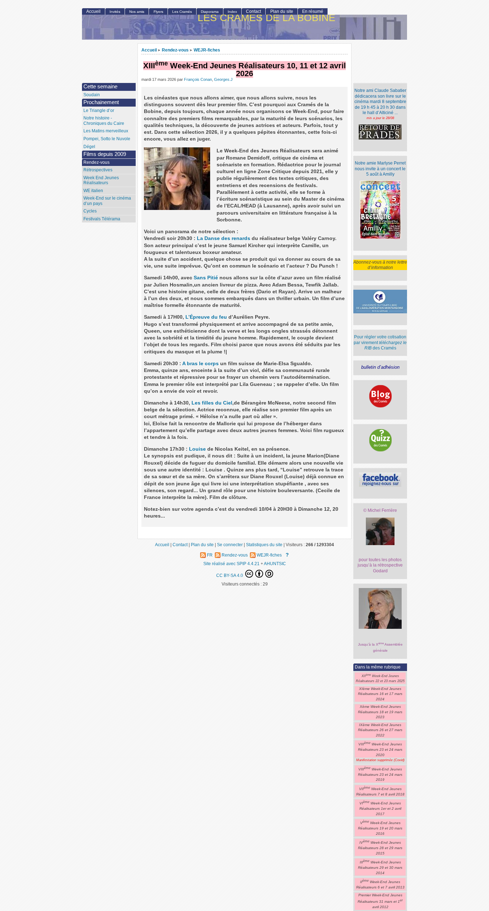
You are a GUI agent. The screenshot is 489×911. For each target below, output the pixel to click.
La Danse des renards (223, 238)
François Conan (198, 79)
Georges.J (223, 79)
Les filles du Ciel (212, 403)
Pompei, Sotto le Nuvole (106, 138)
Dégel (89, 146)
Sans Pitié (206, 277)
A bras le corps (200, 363)
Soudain (91, 94)
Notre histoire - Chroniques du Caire (103, 121)
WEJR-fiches (207, 50)
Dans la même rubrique (378, 667)
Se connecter (230, 544)
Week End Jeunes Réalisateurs (101, 180)
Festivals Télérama (101, 218)
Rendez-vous (175, 50)
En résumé (312, 11)
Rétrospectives (97, 169)
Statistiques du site (264, 544)
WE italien (93, 190)
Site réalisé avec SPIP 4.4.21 (231, 563)
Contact (253, 11)
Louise (197, 449)
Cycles (90, 211)
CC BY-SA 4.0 (230, 575)
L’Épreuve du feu (206, 317)
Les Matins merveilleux (105, 130)
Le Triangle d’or (98, 110)
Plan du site (281, 11)
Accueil (149, 50)
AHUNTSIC (275, 563)
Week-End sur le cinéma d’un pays (107, 201)
